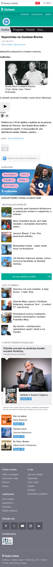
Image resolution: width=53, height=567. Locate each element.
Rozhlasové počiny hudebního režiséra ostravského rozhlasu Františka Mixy (29, 317)
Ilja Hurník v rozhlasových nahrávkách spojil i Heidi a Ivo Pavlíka (29, 329)
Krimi (23, 174)
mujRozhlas (7, 167)
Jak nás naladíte (35, 474)
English (44, 560)
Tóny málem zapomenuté (13, 44)
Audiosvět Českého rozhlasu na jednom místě (21, 198)
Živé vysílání (9, 185)
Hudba (5, 29)
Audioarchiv (36, 14)
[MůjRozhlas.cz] (5, 57)
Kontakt (31, 490)
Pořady (30, 29)
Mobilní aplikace (10, 510)
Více (41, 29)
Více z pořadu (10, 285)
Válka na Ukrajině (10, 474)
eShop (5, 486)
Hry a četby (9, 174)
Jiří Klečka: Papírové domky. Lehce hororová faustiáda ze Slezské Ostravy (32, 261)
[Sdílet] (7, 116)
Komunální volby (10, 478)
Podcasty (6, 507)
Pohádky (8, 180)
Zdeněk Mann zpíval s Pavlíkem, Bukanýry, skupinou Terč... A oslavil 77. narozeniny (32, 304)
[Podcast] (2, 116)
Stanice (6, 482)
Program (25, 14)
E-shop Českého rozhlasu (18, 342)
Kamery (48, 14)
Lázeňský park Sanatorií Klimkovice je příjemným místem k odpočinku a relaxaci (32, 211)
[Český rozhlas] (9, 3)
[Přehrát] (5, 106)
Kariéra (31, 486)
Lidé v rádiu (33, 482)
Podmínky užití (32, 560)
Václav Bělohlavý (16, 138)
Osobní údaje (17, 560)
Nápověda (32, 478)
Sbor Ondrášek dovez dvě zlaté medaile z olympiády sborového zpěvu (30, 224)
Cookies (5, 560)
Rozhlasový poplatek (37, 494)
